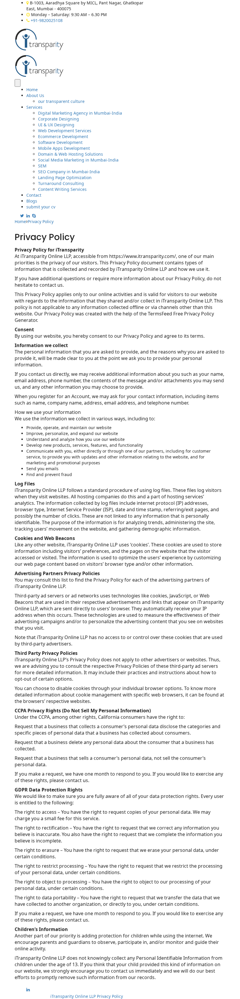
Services (34, 107)
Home (32, 89)
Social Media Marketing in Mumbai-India (78, 160)
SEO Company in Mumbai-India (69, 171)
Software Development (60, 142)
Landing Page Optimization (65, 177)
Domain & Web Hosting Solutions (70, 154)
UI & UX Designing (56, 125)
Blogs (31, 201)
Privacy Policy (110, 996)
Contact (33, 195)
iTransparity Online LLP (73, 996)
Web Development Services (64, 130)
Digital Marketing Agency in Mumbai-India (80, 113)
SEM (42, 166)
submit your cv (40, 207)
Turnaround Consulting (61, 183)
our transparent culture (61, 101)
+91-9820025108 (47, 20)
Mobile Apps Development (64, 148)
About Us (35, 95)
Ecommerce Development (63, 136)
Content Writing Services (62, 189)
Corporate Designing (58, 119)
